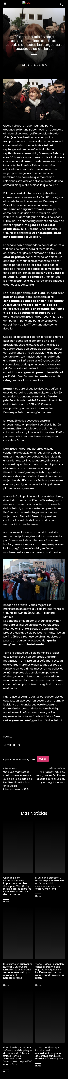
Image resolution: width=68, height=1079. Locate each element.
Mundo (43, 758)
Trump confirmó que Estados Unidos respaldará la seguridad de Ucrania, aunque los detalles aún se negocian (49, 1053)
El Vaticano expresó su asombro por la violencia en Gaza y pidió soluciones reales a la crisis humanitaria (49, 883)
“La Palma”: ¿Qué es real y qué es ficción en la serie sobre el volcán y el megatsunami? (50, 777)
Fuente (7, 736)
